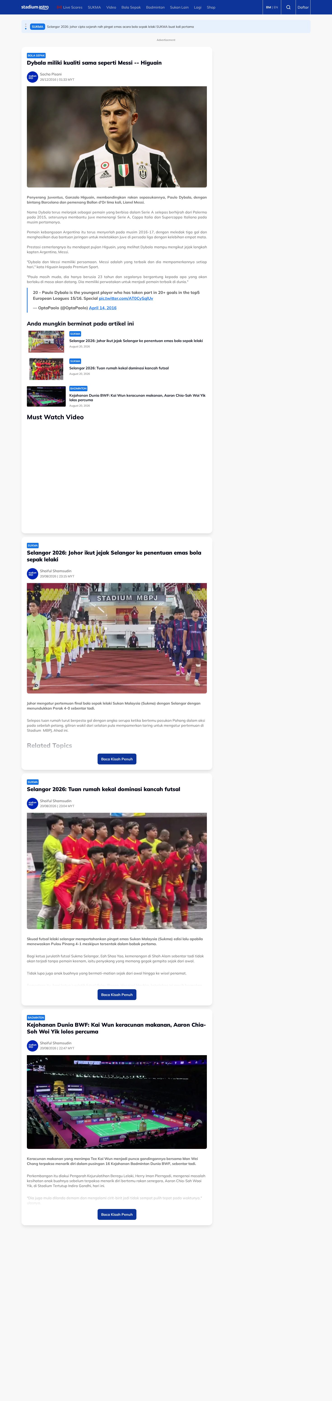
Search (288, 7)
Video (111, 7)
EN (276, 7)
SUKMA (94, 7)
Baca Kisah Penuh (117, 759)
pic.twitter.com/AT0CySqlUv (126, 298)
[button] (25, 24)
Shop (211, 7)
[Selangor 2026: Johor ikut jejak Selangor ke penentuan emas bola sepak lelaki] (46, 342)
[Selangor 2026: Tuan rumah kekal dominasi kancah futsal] (46, 369)
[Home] (35, 7)
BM (268, 7)
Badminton (155, 7)
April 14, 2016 (103, 307)
